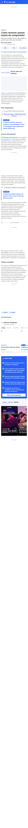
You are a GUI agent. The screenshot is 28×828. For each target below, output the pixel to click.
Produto (3, 30)
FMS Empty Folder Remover (10, 137)
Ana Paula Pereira (6, 42)
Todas (3, 327)
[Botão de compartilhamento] (5, 47)
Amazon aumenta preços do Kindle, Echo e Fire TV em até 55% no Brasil (13, 196)
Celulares (22, 327)
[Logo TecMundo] (9, 2)
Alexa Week (15, 327)
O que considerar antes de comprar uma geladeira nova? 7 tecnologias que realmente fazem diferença (14, 125)
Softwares (9, 327)
